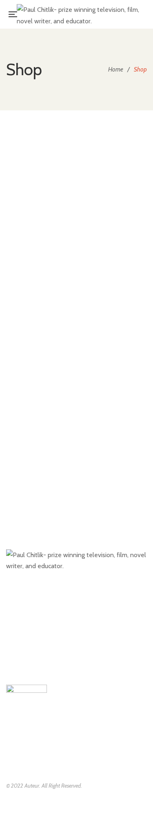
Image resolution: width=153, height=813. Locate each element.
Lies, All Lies (76, 337)
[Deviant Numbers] (76, 257)
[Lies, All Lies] (76, 315)
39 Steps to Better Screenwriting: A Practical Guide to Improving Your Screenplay (77, 164)
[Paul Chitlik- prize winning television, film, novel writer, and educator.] (79, 14)
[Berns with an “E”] (76, 205)
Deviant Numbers (76, 279)
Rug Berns (76, 474)
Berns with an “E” (76, 222)
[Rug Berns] (76, 451)
